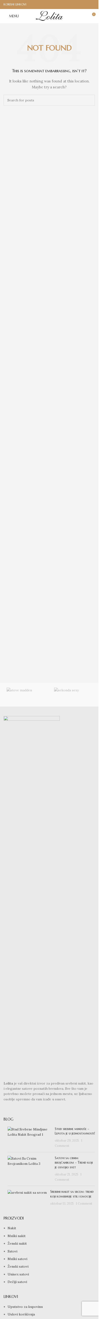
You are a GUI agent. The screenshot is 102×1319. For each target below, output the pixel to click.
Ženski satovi (18, 1266)
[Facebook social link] (86, 4)
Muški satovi (17, 1259)
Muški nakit (17, 1236)
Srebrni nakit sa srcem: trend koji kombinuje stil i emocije (72, 1193)
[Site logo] (49, 16)
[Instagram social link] (92, 4)
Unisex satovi (18, 1274)
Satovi (12, 1251)
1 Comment (84, 1203)
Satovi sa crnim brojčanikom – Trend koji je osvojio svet (74, 1162)
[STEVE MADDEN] (25, 695)
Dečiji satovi (17, 1282)
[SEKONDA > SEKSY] (73, 695)
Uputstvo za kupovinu (25, 1307)
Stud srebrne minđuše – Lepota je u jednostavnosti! (75, 1131)
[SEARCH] (89, 100)
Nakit (12, 1228)
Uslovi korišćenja (21, 1314)
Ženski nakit (17, 1243)
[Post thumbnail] (29, 1137)
